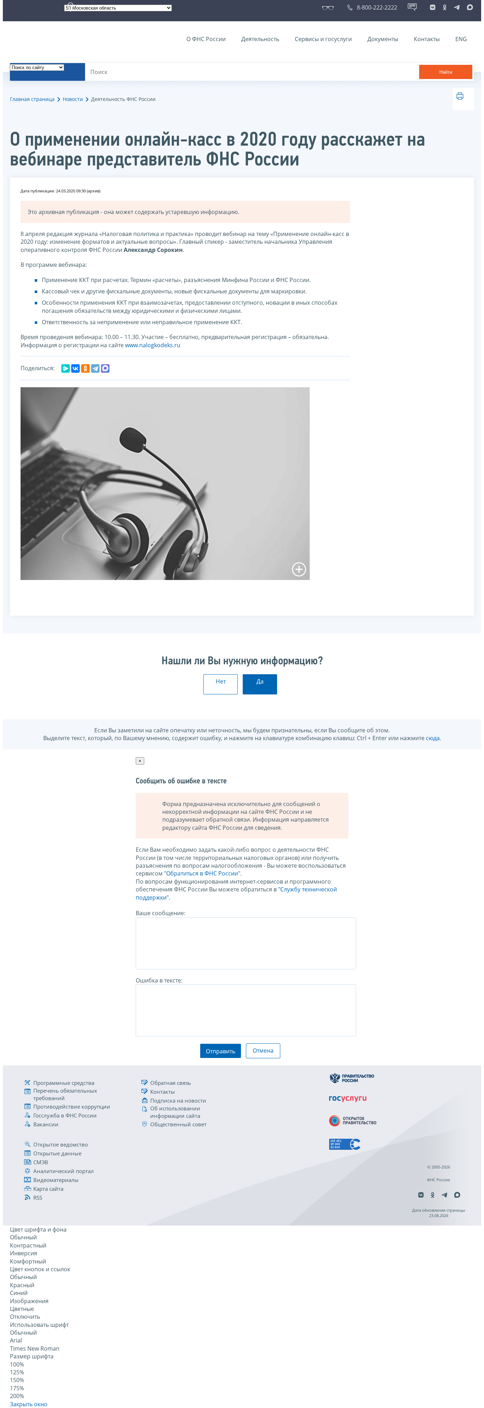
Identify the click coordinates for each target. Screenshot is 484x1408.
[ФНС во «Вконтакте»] (432, 7)
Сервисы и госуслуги (323, 39)
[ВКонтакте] (75, 368)
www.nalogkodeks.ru (152, 345)
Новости (73, 99)
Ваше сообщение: (160, 913)
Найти (445, 72)
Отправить (220, 1051)
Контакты (427, 39)
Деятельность (260, 39)
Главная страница (32, 99)
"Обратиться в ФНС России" (202, 873)
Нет (221, 681)
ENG (461, 39)
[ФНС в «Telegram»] (456, 7)
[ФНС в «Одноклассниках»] (444, 7)
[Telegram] (95, 368)
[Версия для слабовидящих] (329, 7)
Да (260, 681)
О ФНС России (206, 39)
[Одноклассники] (85, 368)
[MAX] (105, 368)
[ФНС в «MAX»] (468, 7)
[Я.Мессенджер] (65, 368)
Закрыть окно (28, 1404)
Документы (382, 39)
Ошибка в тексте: (159, 980)
